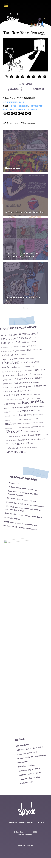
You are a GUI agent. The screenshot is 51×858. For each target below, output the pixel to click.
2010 (17, 335)
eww (36, 370)
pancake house (11, 416)
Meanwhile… (12, 168)
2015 (20, 338)
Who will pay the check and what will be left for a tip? (24, 508)
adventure (5, 347)
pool (14, 420)
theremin (41, 439)
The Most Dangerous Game (21, 440)
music (27, 407)
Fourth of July (13, 379)
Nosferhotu (23, 762)
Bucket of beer (10, 355)
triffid (27, 443)
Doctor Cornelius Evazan (12, 371)
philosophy (25, 415)
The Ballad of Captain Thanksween (20, 527)
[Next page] (31, 308)
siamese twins (37, 426)
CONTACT (40, 822)
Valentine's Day (16, 448)
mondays (19, 407)
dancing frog (29, 367)
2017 (36, 337)
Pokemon (8, 420)
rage (20, 419)
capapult (24, 354)
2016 (28, 338)
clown (20, 367)
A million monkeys (18, 347)
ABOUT (30, 822)
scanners (39, 423)
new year (22, 411)
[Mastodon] (22, 76)
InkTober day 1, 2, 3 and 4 (29, 749)
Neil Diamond (10, 412)
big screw (34, 350)
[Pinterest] (17, 76)
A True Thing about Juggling (24, 212)
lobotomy (10, 404)
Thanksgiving (31, 435)
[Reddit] (11, 76)
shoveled (26, 427)
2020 (17, 342)
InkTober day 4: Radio (29, 769)
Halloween (21, 383)
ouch (33, 410)
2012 (35, 334)
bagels (16, 351)
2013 (4, 339)
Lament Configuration (13, 399)
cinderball (9, 367)
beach (22, 350)
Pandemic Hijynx (12, 518)
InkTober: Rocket (26, 766)
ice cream (33, 382)
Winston (15, 452)
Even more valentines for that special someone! (22, 255)
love (19, 404)
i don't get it (9, 388)
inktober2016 (11, 391)
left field (35, 398)
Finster (8, 375)
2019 (10, 342)
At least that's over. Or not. (22, 299)
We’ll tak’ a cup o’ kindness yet (20, 523)
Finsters (23, 374)
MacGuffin (33, 402)
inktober (40, 386)
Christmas (32, 362)
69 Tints (6, 335)
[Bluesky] (39, 76)
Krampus (41, 394)
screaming (17, 428)
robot (19, 424)
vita (29, 447)
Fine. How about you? (27, 753)
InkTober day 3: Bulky (30, 773)
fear (43, 370)
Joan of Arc (32, 394)
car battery (31, 358)
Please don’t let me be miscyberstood (25, 504)
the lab (45, 435)
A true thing (6, 351)
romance (26, 423)
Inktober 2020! (27, 783)
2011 (26, 334)
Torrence (13, 444)
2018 (4, 343)
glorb (5, 384)
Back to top (24, 845)
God (11, 384)
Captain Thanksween (13, 359)
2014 (12, 339)
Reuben (10, 424)
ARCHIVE (13, 822)
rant (26, 419)
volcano (35, 447)
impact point (25, 386)
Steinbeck (10, 437)
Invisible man (15, 395)
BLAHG (22, 822)
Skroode (14, 431)
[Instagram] (33, 76)
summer (18, 436)
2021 (24, 342)
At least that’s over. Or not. (22, 500)
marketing (9, 408)
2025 (34, 342)
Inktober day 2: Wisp (29, 778)
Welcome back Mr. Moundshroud (31, 757)
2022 (29, 342)
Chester (10, 363)
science (8, 428)
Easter (28, 370)
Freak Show (33, 378)
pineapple (38, 414)
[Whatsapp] (28, 76)
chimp (23, 363)
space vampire (30, 432)
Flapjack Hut (38, 374)
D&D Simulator (22, 745)
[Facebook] (6, 76)
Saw (33, 423)
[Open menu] (5, 5)
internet (26, 390)
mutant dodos (38, 406)
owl (39, 410)
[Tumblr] (44, 76)
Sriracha (40, 431)
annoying (31, 346)
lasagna (26, 399)
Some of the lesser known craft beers (23, 515)
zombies (27, 452)
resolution (33, 419)
